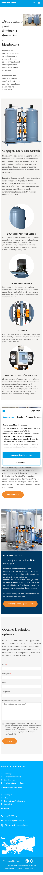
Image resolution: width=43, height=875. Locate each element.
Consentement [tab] (8, 417)
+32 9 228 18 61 (12, 816)
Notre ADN (8, 804)
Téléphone (6, 692)
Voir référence (13, 495)
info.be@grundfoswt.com (15, 821)
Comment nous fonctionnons (14, 801)
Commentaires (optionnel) (11, 701)
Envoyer (10, 741)
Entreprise (6, 674)
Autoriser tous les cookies (21, 455)
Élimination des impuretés (13, 777)
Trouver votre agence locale (16, 825)
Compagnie (8, 795)
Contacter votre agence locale (20, 604)
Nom (4, 665)
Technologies (8, 774)
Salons (6, 798)
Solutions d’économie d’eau (13, 783)
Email (4, 683)
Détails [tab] (20, 417)
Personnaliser (20, 462)
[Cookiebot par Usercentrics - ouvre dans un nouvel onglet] (30, 411)
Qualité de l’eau (9, 780)
